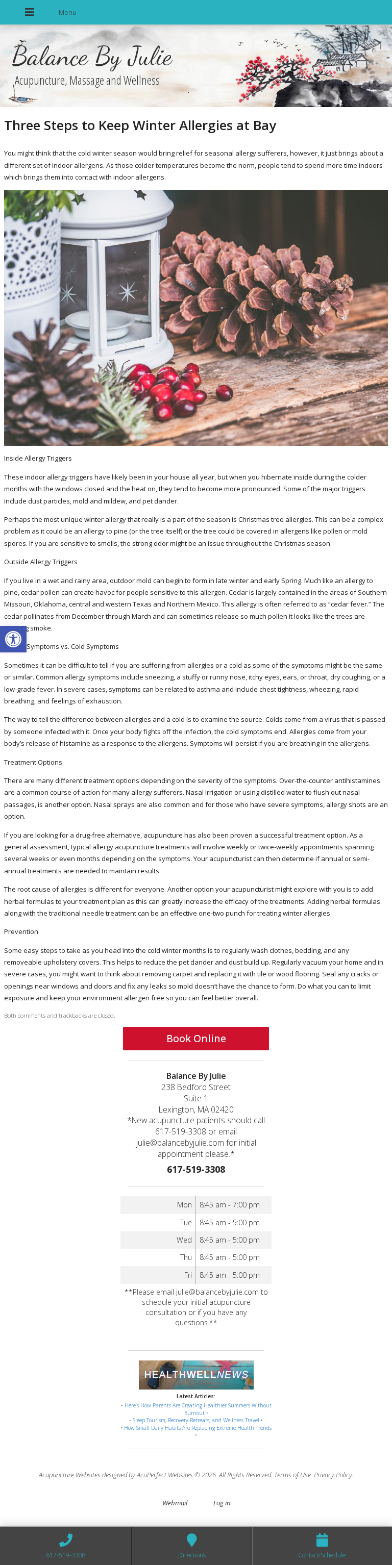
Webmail (174, 1502)
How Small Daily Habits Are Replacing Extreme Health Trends (198, 1427)
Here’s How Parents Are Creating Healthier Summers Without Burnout (198, 1409)
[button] (13, 639)
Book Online (196, 1038)
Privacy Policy (333, 1474)
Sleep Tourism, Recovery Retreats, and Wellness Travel (196, 1420)
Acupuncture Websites (70, 1474)
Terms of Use (292, 1474)
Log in (221, 1502)
